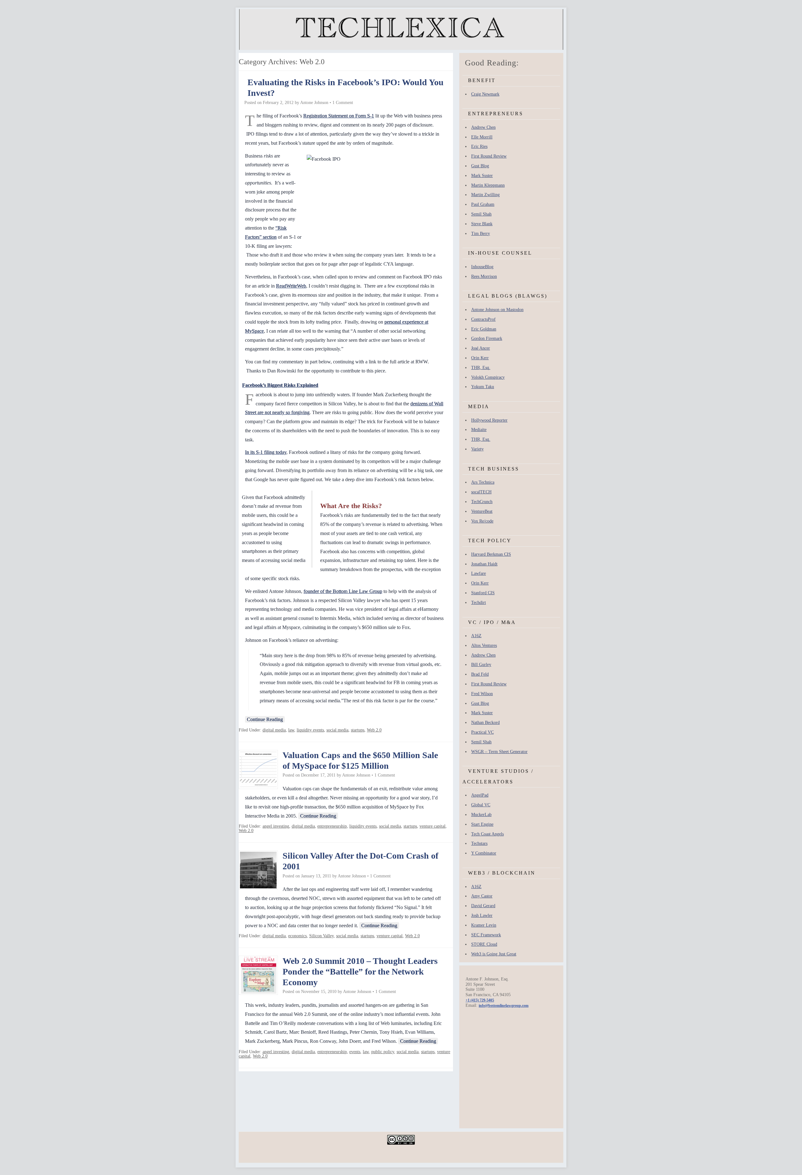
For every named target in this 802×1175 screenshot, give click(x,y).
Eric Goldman (483, 329)
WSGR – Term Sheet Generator (499, 751)
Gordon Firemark (486, 338)
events (354, 1051)
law (291, 730)
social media (337, 730)
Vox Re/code (482, 521)
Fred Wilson (482, 693)
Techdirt (478, 602)
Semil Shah (481, 214)
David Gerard (483, 905)
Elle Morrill (481, 137)
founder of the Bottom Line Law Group (343, 591)
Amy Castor (481, 896)
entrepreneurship (332, 826)
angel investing (276, 826)
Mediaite (479, 429)
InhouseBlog (482, 266)
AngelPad (479, 795)
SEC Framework (486, 935)
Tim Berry (480, 233)
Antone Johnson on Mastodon (497, 309)
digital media (274, 730)
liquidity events (310, 730)
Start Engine (482, 824)
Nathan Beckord (485, 722)
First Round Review (489, 156)
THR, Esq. (480, 367)
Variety (477, 449)
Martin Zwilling (485, 194)
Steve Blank (481, 223)
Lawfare (478, 573)
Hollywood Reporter (489, 420)
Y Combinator (483, 853)
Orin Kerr (480, 358)
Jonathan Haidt (484, 564)
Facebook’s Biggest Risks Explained (280, 385)
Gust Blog (480, 166)
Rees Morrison (484, 276)
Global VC (480, 805)
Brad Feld (480, 674)
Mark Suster (482, 175)
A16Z (476, 635)
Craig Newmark (485, 94)
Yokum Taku (482, 386)
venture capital (432, 826)
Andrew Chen (483, 127)
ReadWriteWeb (291, 286)
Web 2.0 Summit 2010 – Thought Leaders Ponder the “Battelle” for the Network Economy (360, 971)
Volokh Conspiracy (488, 377)
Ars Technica (482, 482)
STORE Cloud (484, 944)
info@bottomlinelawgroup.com (504, 1005)
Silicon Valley (321, 935)
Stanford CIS (483, 592)
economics (297, 935)
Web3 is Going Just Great (493, 954)
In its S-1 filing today (265, 452)
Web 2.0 (374, 730)
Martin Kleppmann (488, 185)
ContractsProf (483, 319)
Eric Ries (479, 146)
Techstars (479, 843)
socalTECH (481, 492)
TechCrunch (481, 501)
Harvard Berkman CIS (491, 554)
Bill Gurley (481, 664)
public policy (382, 1051)
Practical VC (482, 732)
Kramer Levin (483, 925)
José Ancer (480, 348)
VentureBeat (481, 511)
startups (357, 730)
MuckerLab (481, 814)
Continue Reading (265, 719)
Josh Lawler (481, 915)
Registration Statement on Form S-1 (338, 115)
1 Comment (342, 102)
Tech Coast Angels (487, 834)
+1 (480, 1000)
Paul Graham (482, 204)
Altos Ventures (484, 645)
